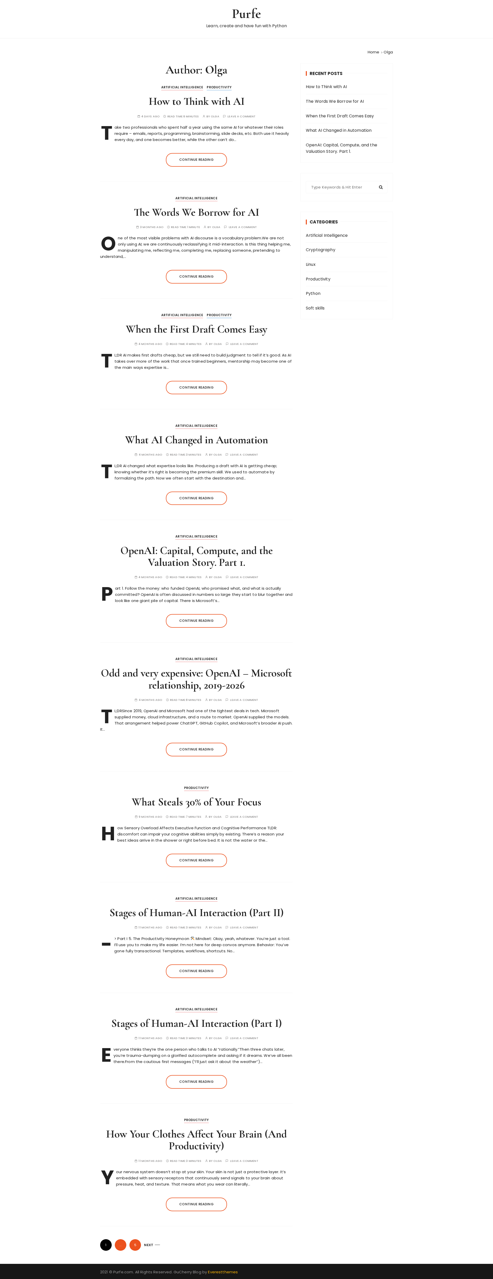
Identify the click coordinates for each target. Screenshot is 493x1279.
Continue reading (196, 159)
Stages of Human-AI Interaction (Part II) (196, 912)
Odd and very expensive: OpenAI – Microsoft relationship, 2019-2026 (196, 678)
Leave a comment (241, 116)
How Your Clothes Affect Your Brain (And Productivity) (196, 1139)
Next (148, 1245)
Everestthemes (223, 1272)
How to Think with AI (196, 101)
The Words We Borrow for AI (196, 212)
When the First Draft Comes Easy (196, 329)
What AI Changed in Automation (196, 439)
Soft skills (315, 308)
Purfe (246, 14)
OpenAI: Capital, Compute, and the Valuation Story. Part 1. (196, 556)
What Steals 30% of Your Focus (196, 801)
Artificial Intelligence (182, 87)
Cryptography (320, 250)
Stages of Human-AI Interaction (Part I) (196, 1023)
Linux (311, 264)
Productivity (219, 87)
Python (313, 293)
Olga (215, 116)
